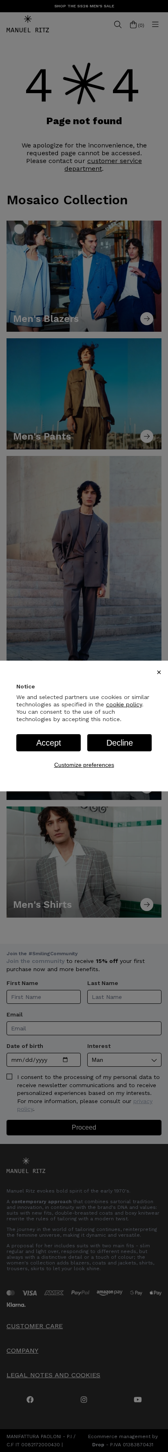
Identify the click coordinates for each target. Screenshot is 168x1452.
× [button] (159, 672)
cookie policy (124, 704)
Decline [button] (119, 742)
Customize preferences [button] (84, 765)
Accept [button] (48, 742)
